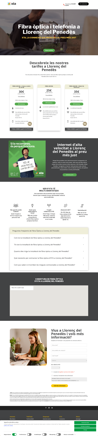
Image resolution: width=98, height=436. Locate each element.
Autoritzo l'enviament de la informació (63, 375)
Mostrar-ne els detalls (69, 434)
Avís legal (78, 419)
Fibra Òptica (12, 419)
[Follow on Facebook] (46, 408)
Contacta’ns (62, 419)
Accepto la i (64, 372)
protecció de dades (69, 372)
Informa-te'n (69, 175)
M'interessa (21, 104)
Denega (85, 429)
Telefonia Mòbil (30, 419)
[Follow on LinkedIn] (52, 408)
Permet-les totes (85, 422)
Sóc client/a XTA (55, 364)
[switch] (29, 434)
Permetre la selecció (85, 426)
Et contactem (83, 4)
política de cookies (8, 425)
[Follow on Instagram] (49, 408)
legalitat (61, 372)
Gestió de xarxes (47, 419)
